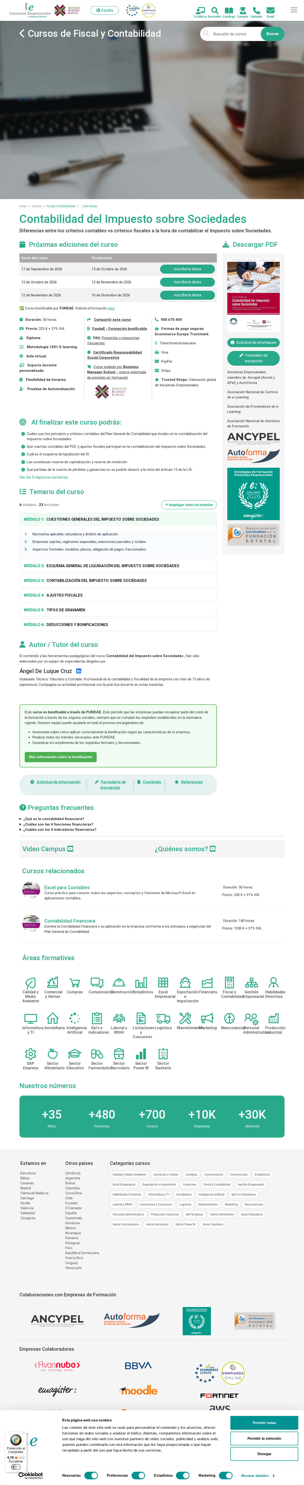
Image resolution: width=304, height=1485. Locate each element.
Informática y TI (158, 1194)
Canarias (27, 1183)
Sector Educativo (252, 1214)
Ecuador (71, 1203)
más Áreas (90, 206)
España (71, 1213)
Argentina (72, 1178)
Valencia (26, 1208)
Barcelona (28, 1173)
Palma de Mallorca (34, 1193)
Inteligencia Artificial (211, 1194)
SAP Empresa (194, 1214)
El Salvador (73, 1208)
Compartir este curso (112, 320)
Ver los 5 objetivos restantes (43, 477)
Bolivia (70, 1183)
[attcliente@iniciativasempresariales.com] (268, 10)
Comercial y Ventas (165, 1174)
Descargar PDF (255, 244)
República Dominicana (82, 1253)
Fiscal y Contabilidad (61, 206)
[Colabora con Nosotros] (197, 11)
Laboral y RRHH (123, 1204)
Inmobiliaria (183, 1194)
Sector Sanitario (213, 1224)
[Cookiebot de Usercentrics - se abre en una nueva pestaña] (31, 1475)
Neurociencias (254, 1204)
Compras (191, 1174)
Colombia (72, 1188)
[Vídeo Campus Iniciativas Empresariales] (70, 849)
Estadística (262, 1174)
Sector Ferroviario (157, 1224)
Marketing (231, 1204)
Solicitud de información (59, 782)
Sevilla (25, 1203)
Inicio (23, 206)
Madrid (25, 1188)
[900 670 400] (253, 11)
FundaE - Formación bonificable (119, 329)
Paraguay (72, 1243)
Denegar (264, 1454)
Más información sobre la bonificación (60, 757)
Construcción (239, 1174)
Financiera (189, 1184)
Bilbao (25, 1178)
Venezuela (73, 1268)
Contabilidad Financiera (69, 921)
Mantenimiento (208, 1204)
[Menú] (24, 1434)
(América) (73, 1173)
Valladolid (27, 1213)
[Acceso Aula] (240, 11)
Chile (69, 1198)
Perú (68, 1248)
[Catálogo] (226, 11)
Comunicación (213, 1174)
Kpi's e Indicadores (244, 1194)
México (70, 1228)
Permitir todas (264, 1423)
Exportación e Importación (159, 1184)
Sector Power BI (185, 1224)
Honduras (72, 1223)
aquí (111, 308)
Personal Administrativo (128, 1214)
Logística (185, 1204)
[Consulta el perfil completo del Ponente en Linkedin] (78, 671)
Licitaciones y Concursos (156, 1204)
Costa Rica (73, 1193)
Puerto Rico (74, 1258)
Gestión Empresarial (251, 1184)
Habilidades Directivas (127, 1194)
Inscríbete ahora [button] (187, 269)
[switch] (138, 1475)
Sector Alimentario (222, 1214)
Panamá (71, 1238)
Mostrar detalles (255, 1476)
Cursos (37, 206)
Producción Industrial (165, 1214)
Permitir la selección (264, 1438)
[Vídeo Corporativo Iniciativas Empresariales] (213, 849)
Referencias (192, 782)
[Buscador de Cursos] (212, 11)
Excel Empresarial (124, 1184)
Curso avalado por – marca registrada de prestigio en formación (116, 372)
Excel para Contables (67, 887)
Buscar (272, 34)
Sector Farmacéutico (126, 1224)
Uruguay (71, 1263)
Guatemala (73, 1218)
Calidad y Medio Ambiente (129, 1174)
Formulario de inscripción (256, 358)
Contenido (152, 782)
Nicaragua (73, 1233)
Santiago (27, 1198)
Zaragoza (27, 1218)
